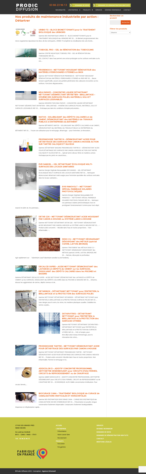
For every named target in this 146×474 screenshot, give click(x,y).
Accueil (59, 425)
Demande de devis (82, 5)
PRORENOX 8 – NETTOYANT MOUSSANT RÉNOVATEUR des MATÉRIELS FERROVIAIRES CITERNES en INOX (67, 71)
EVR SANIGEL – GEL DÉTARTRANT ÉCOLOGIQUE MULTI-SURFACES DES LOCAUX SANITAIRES (66, 165)
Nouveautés (60, 10)
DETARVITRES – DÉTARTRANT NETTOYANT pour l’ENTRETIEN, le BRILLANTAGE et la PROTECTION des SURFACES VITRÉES (80, 317)
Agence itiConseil (49, 471)
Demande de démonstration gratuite (114, 5)
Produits (87, 10)
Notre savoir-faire (64, 435)
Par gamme (62, 447)
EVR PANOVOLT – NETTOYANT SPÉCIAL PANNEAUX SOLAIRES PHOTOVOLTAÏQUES (77, 189)
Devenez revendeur (113, 10)
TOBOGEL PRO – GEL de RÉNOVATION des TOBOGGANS (66, 50)
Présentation (62, 431)
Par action (61, 444)
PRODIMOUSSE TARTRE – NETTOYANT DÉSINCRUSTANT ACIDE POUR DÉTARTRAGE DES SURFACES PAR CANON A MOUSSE (69, 347)
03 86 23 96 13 (58, 5)
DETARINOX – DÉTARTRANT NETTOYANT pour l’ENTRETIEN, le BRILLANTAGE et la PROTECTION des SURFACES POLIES (69, 292)
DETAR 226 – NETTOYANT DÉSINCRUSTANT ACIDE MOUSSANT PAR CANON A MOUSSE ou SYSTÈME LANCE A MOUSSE (69, 218)
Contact (127, 10)
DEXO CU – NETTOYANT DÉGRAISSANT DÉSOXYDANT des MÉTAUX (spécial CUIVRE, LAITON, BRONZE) (81, 241)
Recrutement (62, 438)
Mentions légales (104, 442)
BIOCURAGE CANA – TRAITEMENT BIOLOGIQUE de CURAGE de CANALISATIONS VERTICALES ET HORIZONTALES (69, 394)
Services (98, 10)
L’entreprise (73, 10)
